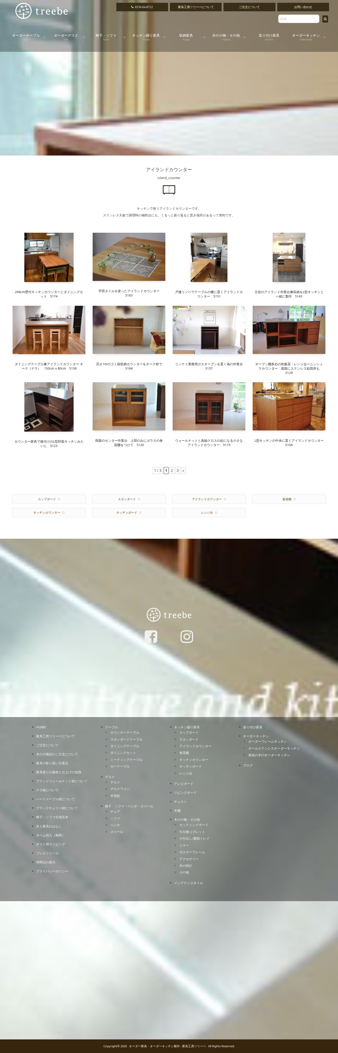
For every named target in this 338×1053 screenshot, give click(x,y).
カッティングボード (193, 825)
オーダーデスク (66, 37)
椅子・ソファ (106, 37)
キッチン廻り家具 (146, 37)
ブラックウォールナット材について (62, 781)
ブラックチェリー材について (57, 808)
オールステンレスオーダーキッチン (274, 748)
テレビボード (183, 783)
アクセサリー (189, 859)
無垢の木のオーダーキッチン (269, 755)
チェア (115, 811)
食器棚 (286, 499)
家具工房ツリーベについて (196, 7)
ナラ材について (47, 790)
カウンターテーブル (124, 732)
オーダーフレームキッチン (267, 741)
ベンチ (115, 825)
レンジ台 (207, 512)
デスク (110, 777)
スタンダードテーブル (126, 739)
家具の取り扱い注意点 (52, 763)
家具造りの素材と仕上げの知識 (58, 772)
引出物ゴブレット (192, 831)
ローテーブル (120, 766)
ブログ (248, 765)
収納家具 (186, 37)
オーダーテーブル (26, 37)
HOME (41, 727)
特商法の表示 (45, 862)
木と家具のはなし (49, 826)
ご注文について (249, 7)
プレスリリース (47, 853)
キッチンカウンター (46, 512)
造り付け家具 (269, 37)
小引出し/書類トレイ (194, 838)
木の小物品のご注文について (57, 754)
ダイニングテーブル (124, 746)
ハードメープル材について (55, 799)
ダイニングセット (123, 752)
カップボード (47, 499)
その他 (184, 872)
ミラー (184, 845)
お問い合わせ (303, 7)
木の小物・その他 (226, 37)
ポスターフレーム (192, 852)
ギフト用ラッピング (50, 844)
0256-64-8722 (144, 7)
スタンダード (127, 499)
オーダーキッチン (306, 37)
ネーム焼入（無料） (50, 835)
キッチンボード (126, 512)
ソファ (115, 818)
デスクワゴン (120, 789)
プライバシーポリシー (52, 871)
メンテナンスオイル (188, 883)
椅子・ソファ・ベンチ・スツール (129, 806)
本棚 (177, 810)
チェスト (180, 801)
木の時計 (185, 865)
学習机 (115, 796)
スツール (116, 831)
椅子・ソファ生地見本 (52, 817)
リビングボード (185, 792)
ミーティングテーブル (126, 759)
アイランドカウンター (207, 499)
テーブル (111, 727)
